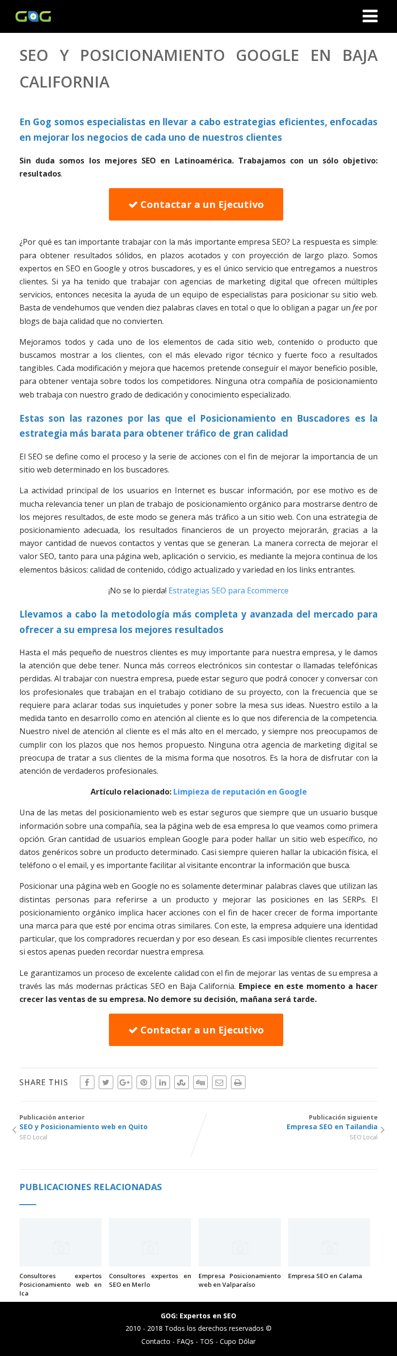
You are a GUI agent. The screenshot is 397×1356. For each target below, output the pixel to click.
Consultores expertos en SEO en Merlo (150, 1280)
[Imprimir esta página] (238, 1082)
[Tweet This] (106, 1082)
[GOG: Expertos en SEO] (30, 27)
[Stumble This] (181, 1082)
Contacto (155, 1341)
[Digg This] (200, 1082)
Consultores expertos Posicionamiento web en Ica (60, 1284)
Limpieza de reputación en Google (240, 791)
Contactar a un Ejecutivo (201, 204)
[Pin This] (144, 1082)
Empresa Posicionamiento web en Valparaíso (239, 1280)
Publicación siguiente (332, 1122)
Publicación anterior (83, 1122)
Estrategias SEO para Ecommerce (228, 590)
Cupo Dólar (238, 1341)
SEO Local (33, 1137)
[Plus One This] (125, 1082)
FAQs (185, 1341)
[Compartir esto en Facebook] (87, 1082)
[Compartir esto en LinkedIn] (162, 1082)
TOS (207, 1341)
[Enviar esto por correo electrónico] (219, 1082)
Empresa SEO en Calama (325, 1275)
